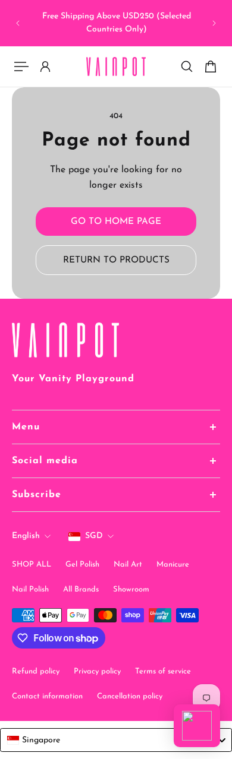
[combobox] (116, 740)
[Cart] (210, 66)
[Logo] (116, 66)
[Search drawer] (187, 66)
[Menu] (21, 66)
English (26, 536)
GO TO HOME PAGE (116, 221)
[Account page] (45, 66)
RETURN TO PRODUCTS (116, 260)
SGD (94, 536)
